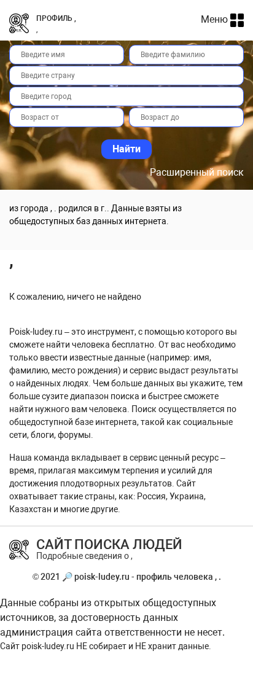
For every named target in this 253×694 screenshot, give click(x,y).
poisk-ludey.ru (47, 646)
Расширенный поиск (197, 172)
